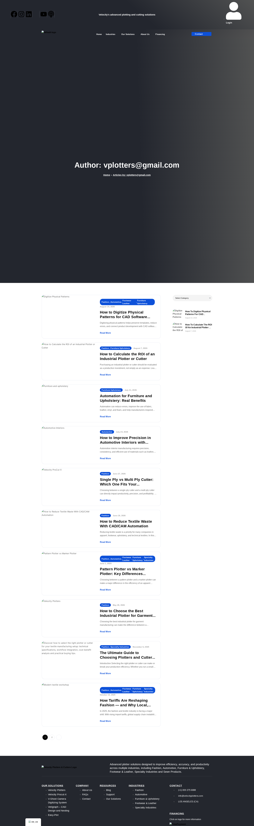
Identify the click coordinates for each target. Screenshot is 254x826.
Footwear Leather (127, 302)
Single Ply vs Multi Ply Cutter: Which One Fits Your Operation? (126, 484)
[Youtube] (43, 14)
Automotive (115, 302)
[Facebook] (14, 14)
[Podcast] (51, 14)
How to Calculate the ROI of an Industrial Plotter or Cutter (198, 327)
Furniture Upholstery (142, 302)
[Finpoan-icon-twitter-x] (36, 14)
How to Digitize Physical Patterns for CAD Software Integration (123, 317)
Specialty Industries (148, 558)
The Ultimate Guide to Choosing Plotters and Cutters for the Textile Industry (127, 657)
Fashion (105, 302)
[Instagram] (21, 14)
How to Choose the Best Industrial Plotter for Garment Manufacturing (126, 615)
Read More (105, 333)
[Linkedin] (29, 14)
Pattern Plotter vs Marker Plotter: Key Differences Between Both (122, 573)
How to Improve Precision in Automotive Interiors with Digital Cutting (125, 442)
